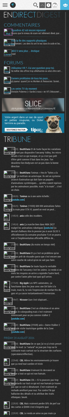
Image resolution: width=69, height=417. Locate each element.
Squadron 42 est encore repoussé (28, 30)
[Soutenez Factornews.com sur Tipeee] (33, 132)
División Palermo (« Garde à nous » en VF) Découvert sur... (36, 91)
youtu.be (48, 227)
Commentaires (22, 25)
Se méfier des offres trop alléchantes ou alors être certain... (36, 71)
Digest (49, 15)
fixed (13, 53)
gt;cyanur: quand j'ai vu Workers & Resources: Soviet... (36, 81)
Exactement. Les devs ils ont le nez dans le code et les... (36, 43)
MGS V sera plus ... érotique (25, 50)
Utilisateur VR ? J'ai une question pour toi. (32, 68)
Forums (13, 63)
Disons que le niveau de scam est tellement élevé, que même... (36, 33)
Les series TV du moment (24, 88)
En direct (20, 15)
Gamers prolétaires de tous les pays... (30, 78)
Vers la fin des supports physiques (29, 40)
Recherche (36, 5)
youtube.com (18, 199)
